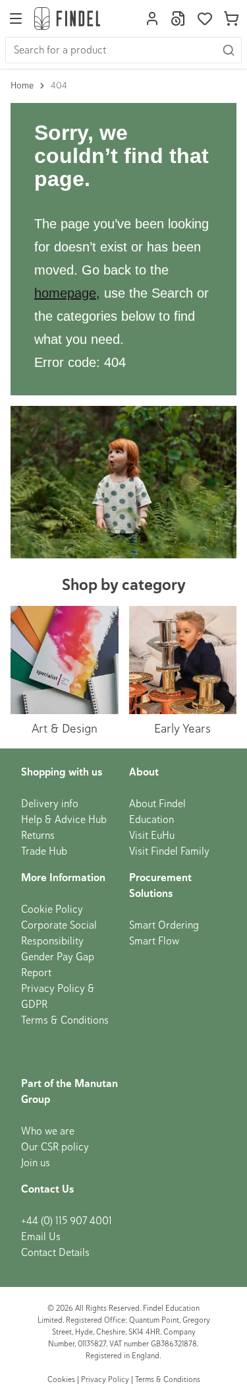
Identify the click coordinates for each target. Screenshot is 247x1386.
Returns (38, 835)
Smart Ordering (164, 925)
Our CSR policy (55, 1147)
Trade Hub (44, 851)
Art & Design (64, 728)
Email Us (41, 1236)
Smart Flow (154, 941)
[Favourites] (205, 18)
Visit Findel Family (169, 851)
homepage (65, 293)
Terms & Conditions (65, 1020)
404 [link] (59, 85)
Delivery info (49, 803)
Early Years (182, 728)
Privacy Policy (105, 1380)
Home (22, 85)
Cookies (62, 1380)
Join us (35, 1163)
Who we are (47, 1131)
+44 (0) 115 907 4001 (66, 1221)
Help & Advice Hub (64, 819)
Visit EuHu (152, 835)
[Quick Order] (178, 18)
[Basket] (231, 18)
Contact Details (55, 1252)
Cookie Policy (52, 909)
